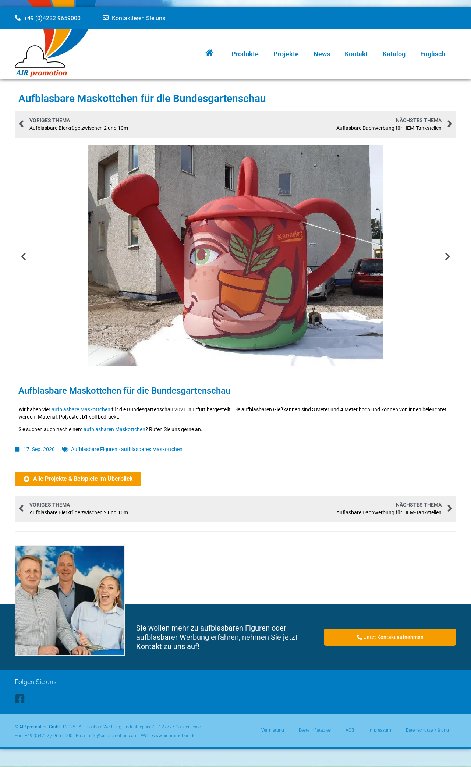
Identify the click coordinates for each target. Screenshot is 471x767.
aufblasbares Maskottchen (152, 449)
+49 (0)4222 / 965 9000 (48, 735)
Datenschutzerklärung (427, 730)
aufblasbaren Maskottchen (114, 429)
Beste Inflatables (315, 730)
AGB (350, 730)
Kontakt (356, 54)
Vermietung (272, 730)
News (322, 54)
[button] (23, 256)
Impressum (380, 730)
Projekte (286, 54)
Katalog (394, 54)
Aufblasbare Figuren (94, 449)
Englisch (432, 54)
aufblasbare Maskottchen (81, 409)
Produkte (245, 54)
